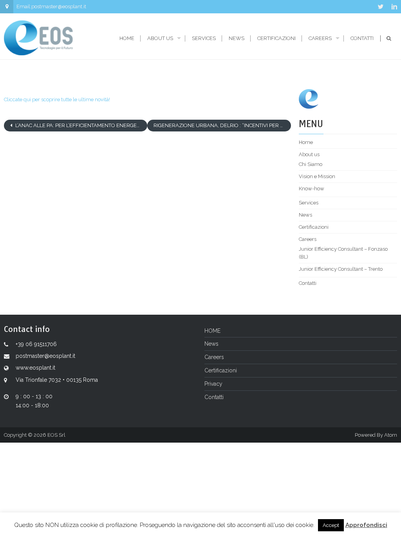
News (236, 38)
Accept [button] (331, 525)
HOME (212, 331)
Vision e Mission (317, 176)
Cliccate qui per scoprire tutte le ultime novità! (57, 99)
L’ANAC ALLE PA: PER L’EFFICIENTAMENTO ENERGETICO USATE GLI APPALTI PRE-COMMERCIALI (80, 125)
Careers (320, 38)
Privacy (213, 384)
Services (204, 38)
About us (160, 38)
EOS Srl (56, 435)
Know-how (311, 188)
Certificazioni (276, 38)
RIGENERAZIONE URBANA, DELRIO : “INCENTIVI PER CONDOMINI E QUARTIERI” (222, 125)
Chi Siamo (310, 164)
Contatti (362, 38)
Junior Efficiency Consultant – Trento (341, 269)
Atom (390, 435)
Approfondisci (366, 525)
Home (126, 38)
